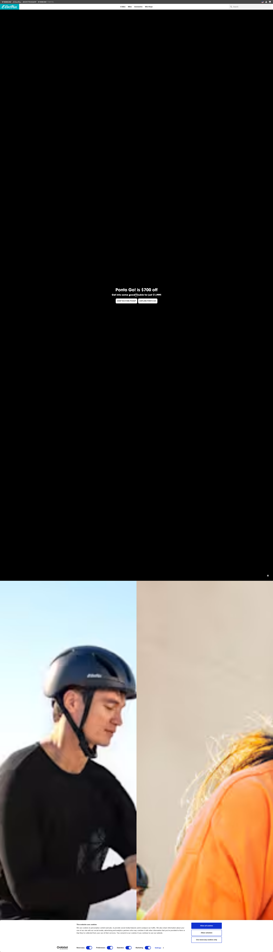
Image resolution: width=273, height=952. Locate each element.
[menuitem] (123, 7)
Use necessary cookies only (206, 940)
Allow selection (206, 933)
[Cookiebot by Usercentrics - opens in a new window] (62, 947)
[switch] (110, 947)
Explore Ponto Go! (147, 301)
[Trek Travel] (46, 2)
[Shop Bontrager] (29, 2)
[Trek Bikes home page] (7, 2)
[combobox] (250, 7)
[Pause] (268, 575)
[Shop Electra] (17, 2)
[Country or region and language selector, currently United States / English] (262, 2)
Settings (158, 948)
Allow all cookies (206, 926)
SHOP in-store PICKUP (126, 301)
